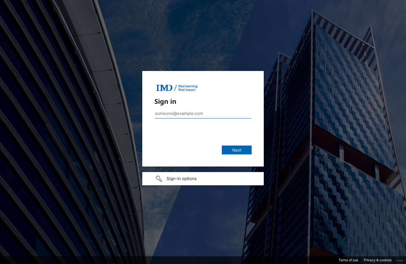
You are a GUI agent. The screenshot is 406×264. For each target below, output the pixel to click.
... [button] (400, 259)
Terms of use (348, 260)
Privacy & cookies (378, 260)
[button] (203, 178)
